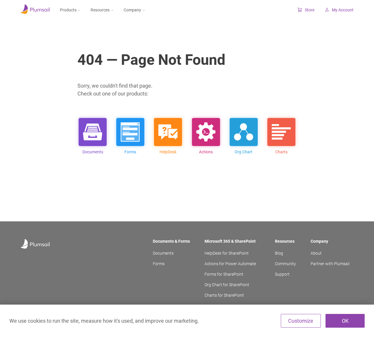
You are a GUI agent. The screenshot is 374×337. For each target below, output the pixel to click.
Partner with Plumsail (330, 263)
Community (285, 263)
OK (345, 321)
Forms (159, 263)
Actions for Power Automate (230, 263)
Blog (279, 253)
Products (68, 10)
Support (282, 274)
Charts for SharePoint (224, 295)
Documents (163, 253)
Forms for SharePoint (224, 274)
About (316, 253)
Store (309, 10)
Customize (300, 321)
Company (132, 10)
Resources (100, 10)
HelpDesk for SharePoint (227, 253)
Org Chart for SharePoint (227, 284)
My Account (343, 10)
